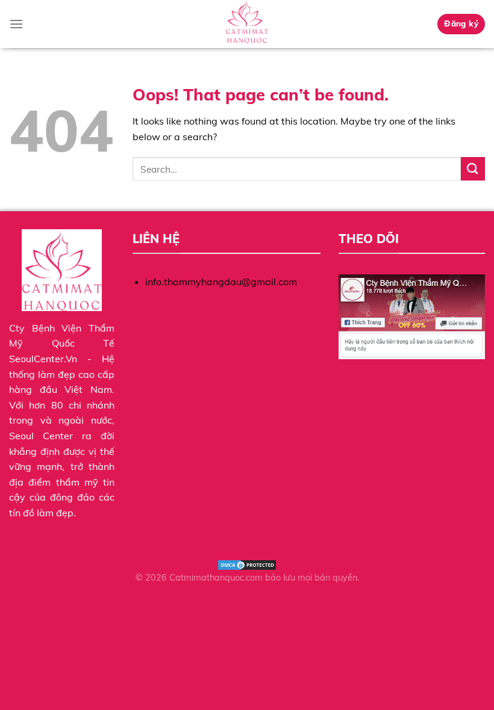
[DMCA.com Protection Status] (247, 563)
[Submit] (473, 169)
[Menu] (16, 24)
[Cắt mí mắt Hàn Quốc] (247, 24)
